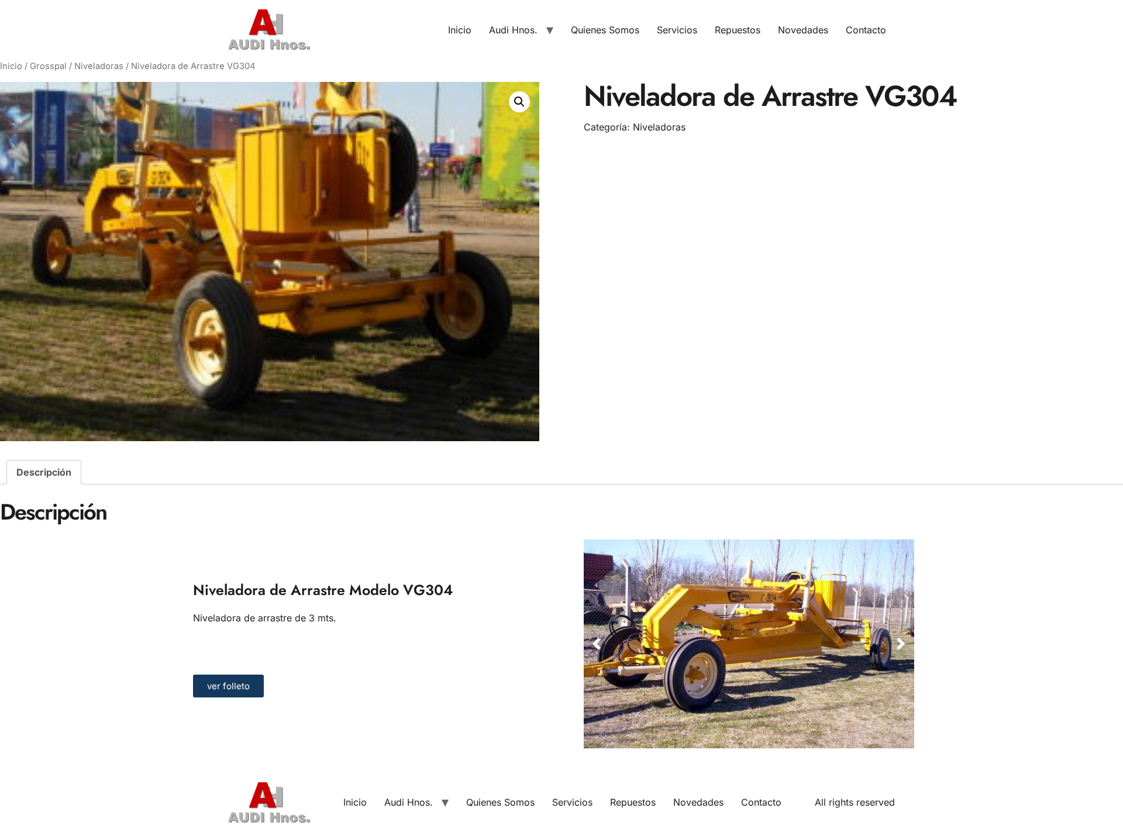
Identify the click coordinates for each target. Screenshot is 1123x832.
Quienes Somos (605, 30)
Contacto (866, 30)
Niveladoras (98, 66)
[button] (519, 101)
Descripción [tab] (43, 472)
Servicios (677, 30)
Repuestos (737, 30)
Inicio (459, 30)
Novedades (803, 30)
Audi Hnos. (513, 30)
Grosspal (48, 66)
